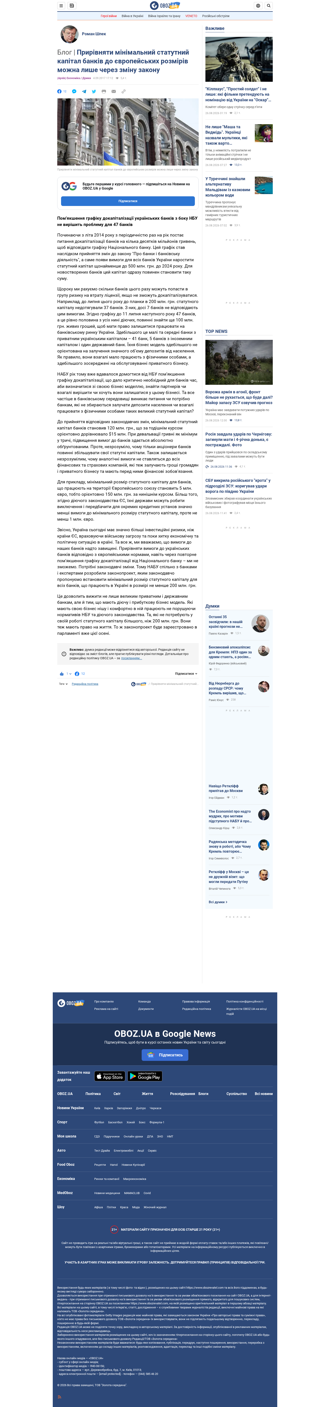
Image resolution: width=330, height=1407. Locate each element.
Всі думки (217, 902)
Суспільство (237, 1094)
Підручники (112, 1136)
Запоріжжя (124, 1108)
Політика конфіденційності (244, 1001)
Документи (146, 1009)
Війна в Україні (132, 16)
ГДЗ (97, 1136)
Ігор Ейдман (216, 797)
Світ (117, 1094)
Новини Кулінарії (133, 1164)
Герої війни (109, 16)
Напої (114, 1164)
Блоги (203, 1094)
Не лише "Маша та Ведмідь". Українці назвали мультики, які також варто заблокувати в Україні (226, 135)
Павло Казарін (218, 633)
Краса (124, 1207)
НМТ (170, 1136)
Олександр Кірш (219, 828)
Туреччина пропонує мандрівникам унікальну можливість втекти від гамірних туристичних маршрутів (223, 210)
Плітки (111, 1207)
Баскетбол (115, 1122)
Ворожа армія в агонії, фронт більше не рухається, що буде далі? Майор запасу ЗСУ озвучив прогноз (239, 397)
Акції (140, 1150)
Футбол (99, 1122)
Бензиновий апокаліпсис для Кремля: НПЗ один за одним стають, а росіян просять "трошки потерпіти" (230, 652)
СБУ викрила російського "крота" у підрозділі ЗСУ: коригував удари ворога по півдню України (238, 486)
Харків (108, 1108)
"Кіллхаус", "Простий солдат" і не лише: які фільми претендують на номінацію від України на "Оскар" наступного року (237, 94)
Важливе (214, 28)
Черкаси (155, 1108)
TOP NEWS (216, 331)
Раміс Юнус (216, 700)
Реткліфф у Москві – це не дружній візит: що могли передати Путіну (229, 877)
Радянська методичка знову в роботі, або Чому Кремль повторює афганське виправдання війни (230, 847)
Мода (136, 1207)
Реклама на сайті (106, 1009)
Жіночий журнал (155, 1207)
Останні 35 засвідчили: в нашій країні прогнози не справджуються (225, 622)
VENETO (191, 16)
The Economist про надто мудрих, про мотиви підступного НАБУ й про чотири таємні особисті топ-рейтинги (230, 816)
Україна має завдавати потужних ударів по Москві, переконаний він (237, 412)
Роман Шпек (94, 33)
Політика (93, 1094)
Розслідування (182, 1094)
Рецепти (100, 1164)
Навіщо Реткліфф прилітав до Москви (226, 788)
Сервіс (152, 1150)
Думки (212, 606)
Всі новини (264, 1094)
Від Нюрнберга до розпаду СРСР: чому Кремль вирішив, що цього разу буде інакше (229, 688)
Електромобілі (123, 1150)
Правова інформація (196, 1001)
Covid (147, 1193)
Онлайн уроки (133, 1136)
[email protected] (109, 1374)
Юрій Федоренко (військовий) (227, 663)
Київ (97, 1108)
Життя (147, 1094)
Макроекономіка (134, 1179)
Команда (144, 1001)
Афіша (98, 1207)
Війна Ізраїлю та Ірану (164, 16)
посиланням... (131, 658)
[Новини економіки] (138, 685)
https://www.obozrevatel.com (205, 1287)
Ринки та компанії (106, 1179)
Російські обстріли (215, 16)
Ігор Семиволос (219, 858)
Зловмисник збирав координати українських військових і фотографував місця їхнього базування (238, 503)
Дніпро (141, 1108)
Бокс (142, 1122)
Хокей (131, 1122)
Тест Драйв (102, 1150)
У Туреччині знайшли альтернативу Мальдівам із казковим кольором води (227, 186)
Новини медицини (107, 1193)
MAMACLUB (132, 1193)
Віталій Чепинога (220, 888)
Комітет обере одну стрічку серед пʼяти (233, 107)
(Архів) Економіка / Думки (74, 78)
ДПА (150, 1136)
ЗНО (160, 1136)
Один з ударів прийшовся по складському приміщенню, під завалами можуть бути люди (236, 456)
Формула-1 (157, 1122)
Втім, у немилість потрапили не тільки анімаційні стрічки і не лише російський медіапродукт (228, 154)
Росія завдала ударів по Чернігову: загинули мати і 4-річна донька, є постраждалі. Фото (238, 439)
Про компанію (104, 1001)
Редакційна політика (85, 684)
